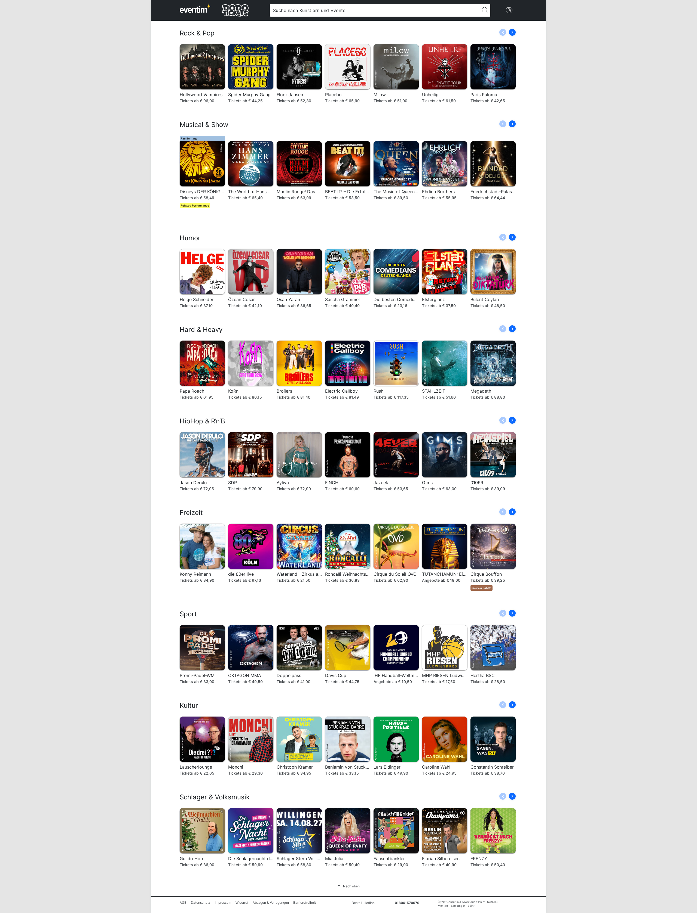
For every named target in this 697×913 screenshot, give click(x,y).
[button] (512, 32)
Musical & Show (204, 125)
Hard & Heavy (201, 329)
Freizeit (191, 513)
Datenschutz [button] (200, 902)
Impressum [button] (223, 902)
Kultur (189, 705)
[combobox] (375, 10)
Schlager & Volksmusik (215, 797)
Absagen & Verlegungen (271, 902)
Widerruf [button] (242, 902)
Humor (190, 238)
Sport (188, 614)
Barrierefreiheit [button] (304, 902)
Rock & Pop (197, 33)
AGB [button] (183, 902)
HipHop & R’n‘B (202, 421)
